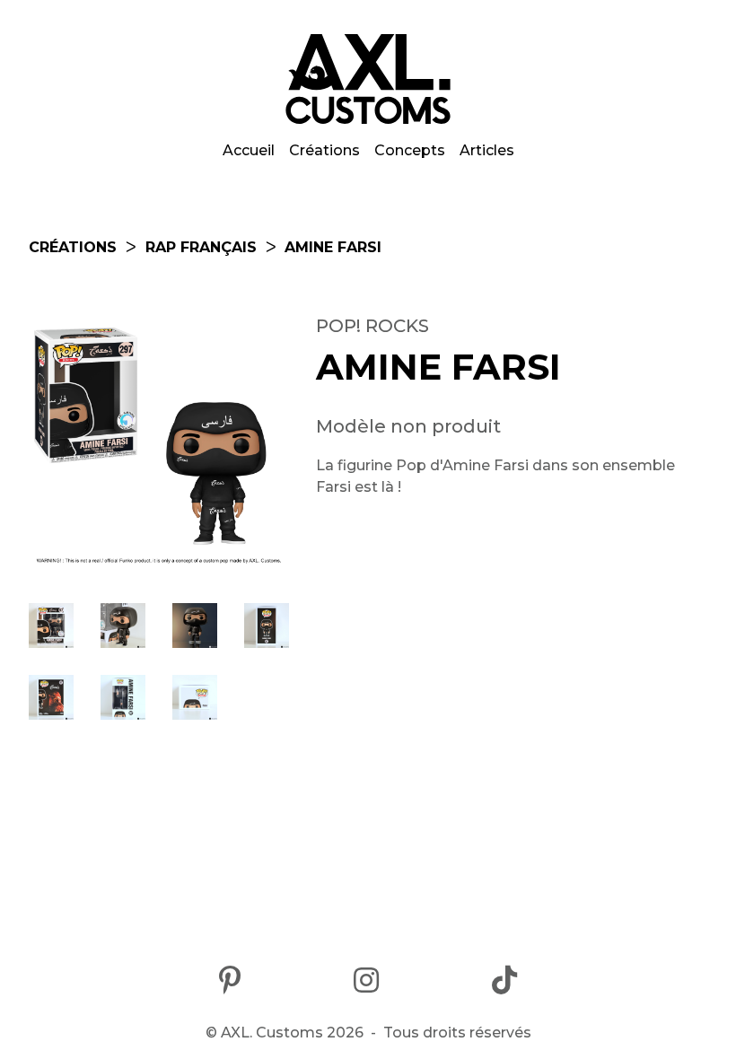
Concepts (409, 150)
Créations (324, 150)
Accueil (249, 150)
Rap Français (201, 247)
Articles (487, 150)
